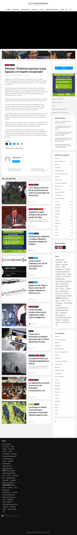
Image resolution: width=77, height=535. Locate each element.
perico (68, 300)
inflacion (62, 288)
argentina (58, 264)
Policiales (57, 214)
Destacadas (31, 355)
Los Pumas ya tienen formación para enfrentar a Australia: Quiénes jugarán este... (39, 411)
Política (57, 217)
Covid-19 (58, 267)
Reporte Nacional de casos (62, 308)
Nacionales (16, 9)
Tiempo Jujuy (66, 320)
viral (56, 324)
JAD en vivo (57, 189)
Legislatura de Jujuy (64, 291)
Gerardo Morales (19, 148)
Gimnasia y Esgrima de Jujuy (62, 286)
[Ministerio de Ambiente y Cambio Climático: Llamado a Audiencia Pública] (14, 241)
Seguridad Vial (63, 312)
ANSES (65, 262)
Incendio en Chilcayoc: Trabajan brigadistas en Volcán (39, 361)
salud (57, 312)
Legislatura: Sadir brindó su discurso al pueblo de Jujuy (38, 214)
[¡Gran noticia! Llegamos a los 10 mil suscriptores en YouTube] (14, 266)
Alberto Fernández (60, 259)
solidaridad (58, 320)
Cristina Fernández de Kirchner (63, 271)
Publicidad (57, 223)
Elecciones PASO (9, 148)
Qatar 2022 (58, 305)
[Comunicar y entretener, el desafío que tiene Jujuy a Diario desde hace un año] (14, 339)
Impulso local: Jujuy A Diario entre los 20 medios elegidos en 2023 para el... (38, 289)
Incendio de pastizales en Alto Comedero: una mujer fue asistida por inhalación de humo (63, 146)
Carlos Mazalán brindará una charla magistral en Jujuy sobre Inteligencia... (37, 313)
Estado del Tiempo (60, 279)
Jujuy (57, 291)
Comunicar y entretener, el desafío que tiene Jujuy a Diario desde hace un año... (39, 338)
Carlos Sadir (64, 264)
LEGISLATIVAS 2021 (59, 192)
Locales (8, 9)
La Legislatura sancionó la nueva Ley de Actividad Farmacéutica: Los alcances (64, 127)
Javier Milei (68, 288)
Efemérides (58, 276)
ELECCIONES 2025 (59, 170)
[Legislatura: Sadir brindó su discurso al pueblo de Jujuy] (14, 217)
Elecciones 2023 (66, 276)
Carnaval (57, 158)
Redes (36, 257)
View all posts (16, 161)
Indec (57, 288)
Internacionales (25, 9)
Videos (41, 209)
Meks (40, 532)
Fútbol (57, 283)
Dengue (69, 274)
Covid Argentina (59, 269)
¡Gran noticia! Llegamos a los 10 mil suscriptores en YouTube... (38, 265)
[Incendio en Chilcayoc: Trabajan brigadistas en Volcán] (14, 363)
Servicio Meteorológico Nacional (63, 317)
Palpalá (57, 300)
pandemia (63, 300)
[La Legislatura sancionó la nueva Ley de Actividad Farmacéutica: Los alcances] (14, 388)
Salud (62, 9)
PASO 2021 (57, 207)
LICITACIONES (58, 195)
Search (64, 68)
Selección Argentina (60, 315)
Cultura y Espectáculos (52, 9)
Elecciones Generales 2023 (61, 173)
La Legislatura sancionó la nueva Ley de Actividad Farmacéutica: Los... (39, 387)
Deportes (34, 9)
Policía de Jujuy (59, 303)
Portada (12, 65)
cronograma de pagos (61, 274)
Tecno (41, 9)
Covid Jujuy (67, 269)
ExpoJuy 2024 (58, 180)
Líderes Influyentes (59, 198)
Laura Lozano (32, 201)
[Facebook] (56, 247)
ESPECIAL (31, 233)
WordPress (48, 532)
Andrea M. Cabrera (33, 323)
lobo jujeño (66, 293)
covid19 (63, 267)
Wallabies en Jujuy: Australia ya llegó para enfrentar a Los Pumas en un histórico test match (64, 139)
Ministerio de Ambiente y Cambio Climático (63, 296)
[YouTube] (60, 247)
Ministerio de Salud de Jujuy (62, 298)
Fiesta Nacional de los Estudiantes (63, 281)
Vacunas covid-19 (65, 322)
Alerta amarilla (59, 262)
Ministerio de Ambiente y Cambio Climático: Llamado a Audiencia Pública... (39, 240)
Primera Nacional (68, 303)
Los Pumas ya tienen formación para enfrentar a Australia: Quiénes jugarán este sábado (64, 133)
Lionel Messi (58, 293)
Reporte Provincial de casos (62, 310)
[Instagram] (64, 247)
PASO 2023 (57, 211)
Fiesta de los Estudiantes (61, 183)
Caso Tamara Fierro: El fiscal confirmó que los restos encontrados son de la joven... (39, 191)
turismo (57, 322)
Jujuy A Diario (9, 75)
